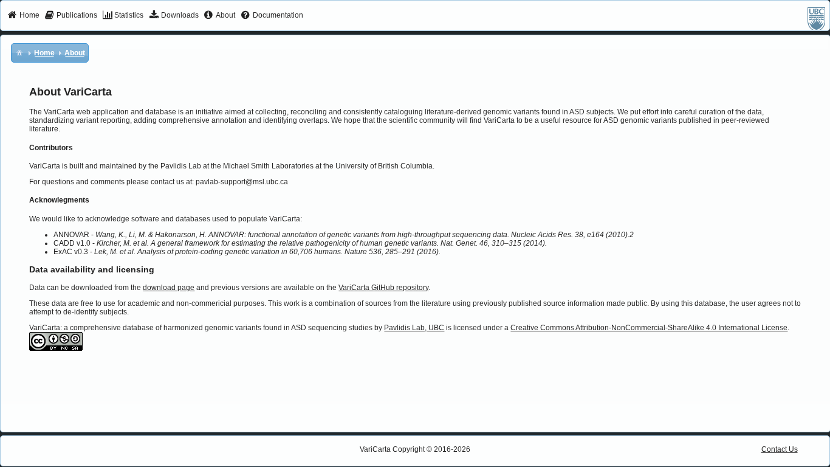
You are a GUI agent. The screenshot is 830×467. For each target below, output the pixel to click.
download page (168, 287)
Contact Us (779, 449)
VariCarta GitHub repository (383, 287)
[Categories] (19, 52)
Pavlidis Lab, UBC (414, 327)
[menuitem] (23, 15)
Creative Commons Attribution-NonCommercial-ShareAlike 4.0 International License (648, 327)
